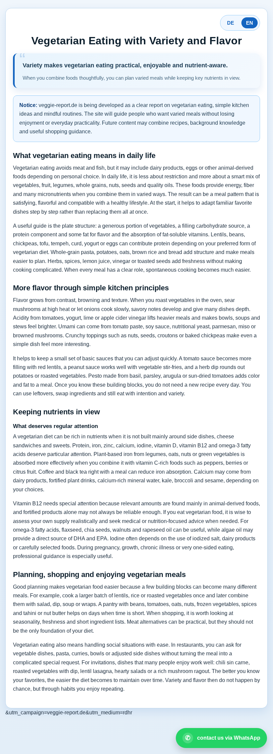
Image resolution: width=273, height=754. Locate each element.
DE (230, 23)
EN (249, 23)
